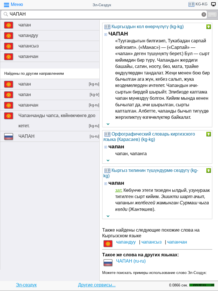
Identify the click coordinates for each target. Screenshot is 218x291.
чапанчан (28, 56)
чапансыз (28, 45)
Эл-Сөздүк (102, 5)
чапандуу (28, 35)
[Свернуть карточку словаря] (208, 27)
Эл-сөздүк (26, 284)
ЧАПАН (58, 136)
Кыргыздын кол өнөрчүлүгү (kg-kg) (148, 26)
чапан (24, 24)
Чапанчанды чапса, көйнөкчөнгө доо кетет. (58, 120)
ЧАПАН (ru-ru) (131, 261)
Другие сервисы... (97, 284)
